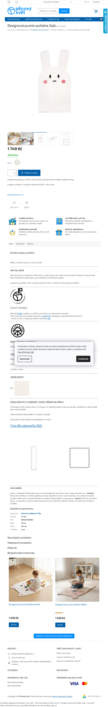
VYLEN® (19, 313)
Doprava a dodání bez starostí (68, 661)
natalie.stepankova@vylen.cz (23, 654)
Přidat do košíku (31, 173)
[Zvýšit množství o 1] (17, 171)
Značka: (70, 30)
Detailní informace (15, 195)
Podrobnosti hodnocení (39, 30)
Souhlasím (83, 358)
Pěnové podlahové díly (31, 513)
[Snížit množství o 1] (17, 174)
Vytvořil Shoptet (94, 696)
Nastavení (25, 358)
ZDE (48, 318)
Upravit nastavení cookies (62, 696)
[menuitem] (14, 19)
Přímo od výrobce (64, 653)
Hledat (64, 11)
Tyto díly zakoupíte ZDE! (26, 425)
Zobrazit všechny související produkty (54, 636)
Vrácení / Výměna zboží (66, 657)
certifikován (46, 316)
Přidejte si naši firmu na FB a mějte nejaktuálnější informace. (31, 662)
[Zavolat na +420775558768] (11, 2)
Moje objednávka (14, 685)
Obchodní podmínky (51, 2)
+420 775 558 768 (18, 657)
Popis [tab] (11, 244)
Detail (14, 625)
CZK (86, 2)
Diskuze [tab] (30, 244)
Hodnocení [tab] (20, 244)
